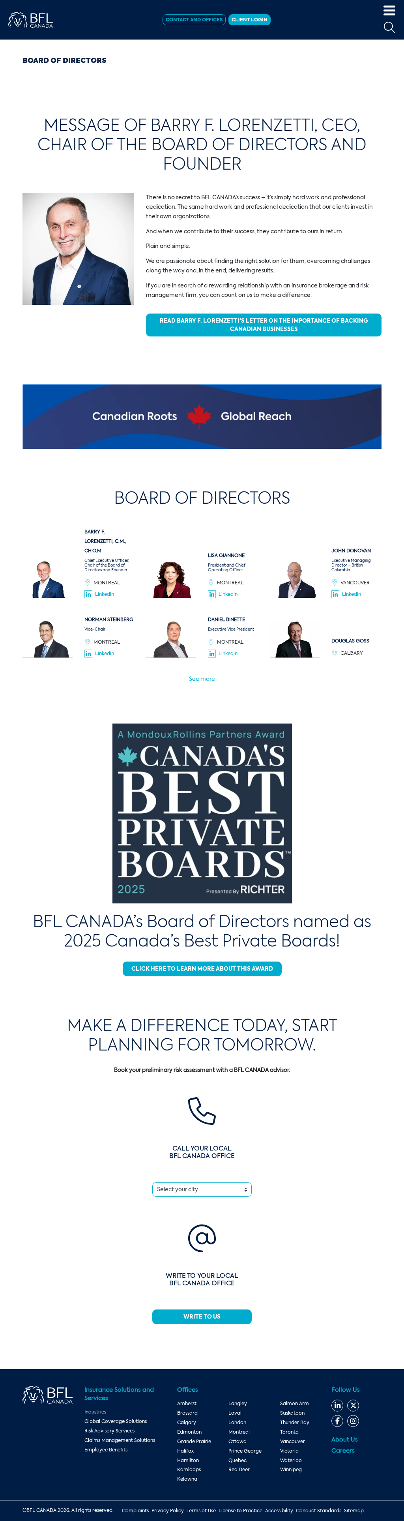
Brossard (187, 1413)
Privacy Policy (168, 1511)
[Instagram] (353, 1421)
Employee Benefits (105, 1450)
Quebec (237, 1460)
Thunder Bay (294, 1422)
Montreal (239, 1432)
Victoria (289, 1451)
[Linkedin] (337, 1405)
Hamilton (188, 1460)
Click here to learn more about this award (202, 969)
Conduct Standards (318, 1511)
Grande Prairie (194, 1441)
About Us (344, 1440)
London (237, 1422)
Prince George (245, 1451)
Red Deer (239, 1469)
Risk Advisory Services (109, 1431)
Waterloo (291, 1460)
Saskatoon (292, 1413)
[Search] (389, 28)
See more (202, 678)
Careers (343, 1451)
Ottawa (237, 1441)
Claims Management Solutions (119, 1440)
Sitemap (354, 1511)
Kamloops (189, 1469)
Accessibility (279, 1511)
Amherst (186, 1403)
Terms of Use (201, 1511)
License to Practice (240, 1511)
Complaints (135, 1511)
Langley (237, 1403)
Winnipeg (291, 1469)
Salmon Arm (294, 1403)
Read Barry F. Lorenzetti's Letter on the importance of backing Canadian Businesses (264, 325)
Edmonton (189, 1432)
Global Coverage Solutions (115, 1421)
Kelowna (187, 1479)
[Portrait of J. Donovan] (295, 578)
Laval (234, 1413)
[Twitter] (353, 1405)
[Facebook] (337, 1421)
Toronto (289, 1432)
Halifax (185, 1451)
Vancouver (292, 1441)
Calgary (186, 1422)
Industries (95, 1412)
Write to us (202, 1317)
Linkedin (104, 594)
